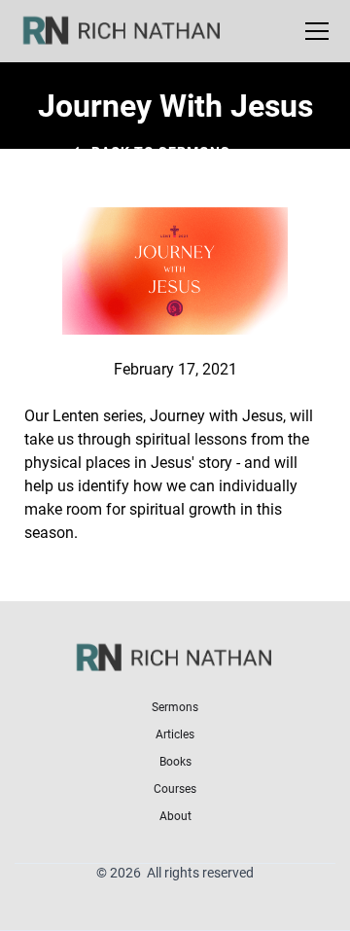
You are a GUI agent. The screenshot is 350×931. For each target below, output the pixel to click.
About (175, 815)
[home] (134, 31)
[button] (313, 31)
